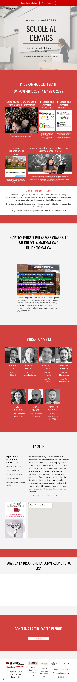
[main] (41, 20)
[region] (38, 3)
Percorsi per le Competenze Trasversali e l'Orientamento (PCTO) (50, 149)
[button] (2, 8)
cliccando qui (38, 206)
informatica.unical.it (14, 474)
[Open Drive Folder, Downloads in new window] (56, 578)
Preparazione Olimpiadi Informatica (47, 104)
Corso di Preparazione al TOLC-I (16, 150)
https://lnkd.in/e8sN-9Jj (53, 204)
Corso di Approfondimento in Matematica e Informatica (21, 103)
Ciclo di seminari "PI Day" (38, 190)
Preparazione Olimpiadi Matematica (64, 104)
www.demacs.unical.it (14, 466)
